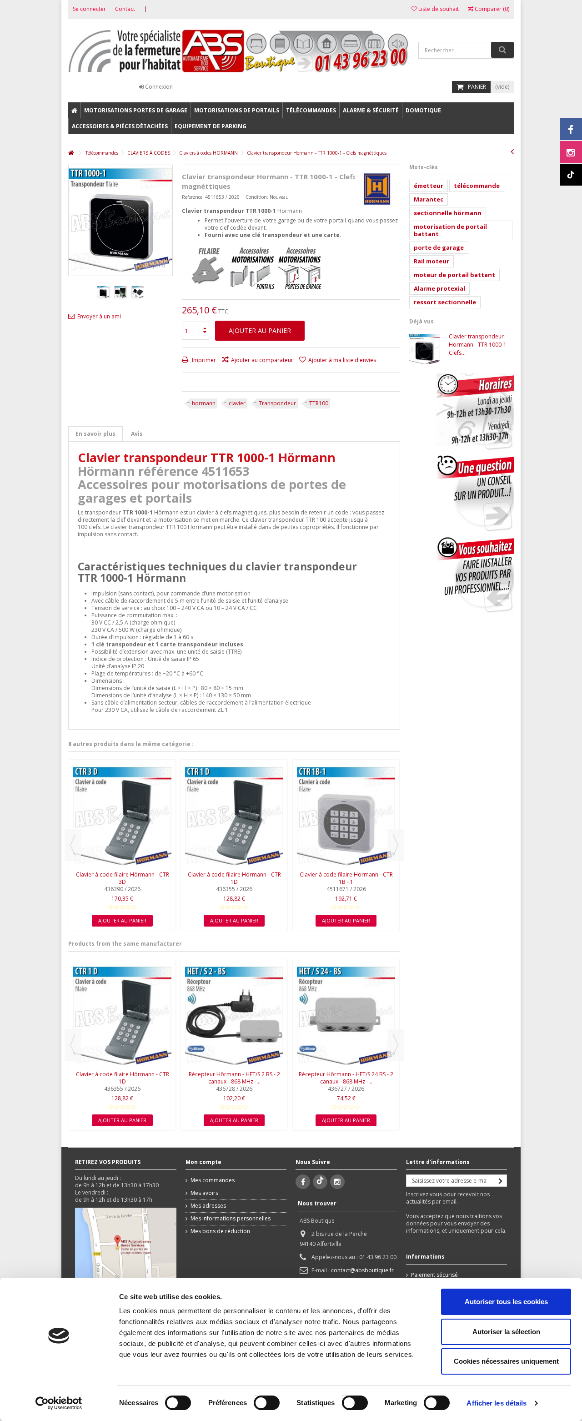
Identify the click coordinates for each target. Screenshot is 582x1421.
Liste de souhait (438, 9)
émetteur (428, 185)
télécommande (477, 185)
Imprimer (203, 360)
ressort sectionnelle (445, 302)
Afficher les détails (497, 1403)
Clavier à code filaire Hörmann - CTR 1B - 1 (346, 878)
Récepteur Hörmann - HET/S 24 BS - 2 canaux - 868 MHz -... (346, 1077)
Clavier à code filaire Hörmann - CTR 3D (122, 878)
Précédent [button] (73, 221)
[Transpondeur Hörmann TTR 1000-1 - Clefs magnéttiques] (103, 292)
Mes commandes (213, 1180)
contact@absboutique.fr (362, 1270)
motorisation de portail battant (450, 230)
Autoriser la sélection (506, 1331)
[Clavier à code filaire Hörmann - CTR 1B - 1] (346, 816)
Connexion (158, 87)
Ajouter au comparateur (262, 360)
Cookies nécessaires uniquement (506, 1361)
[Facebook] (303, 1181)
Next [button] (395, 845)
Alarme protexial (439, 288)
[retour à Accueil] (71, 153)
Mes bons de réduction (220, 1231)
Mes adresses (208, 1205)
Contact (125, 9)
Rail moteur (431, 261)
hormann (204, 403)
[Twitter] (320, 1181)
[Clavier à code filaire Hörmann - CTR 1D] (234, 816)
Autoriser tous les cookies (506, 1301)
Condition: (257, 197)
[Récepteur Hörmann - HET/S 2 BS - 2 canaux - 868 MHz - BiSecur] (234, 1015)
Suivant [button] (168, 221)
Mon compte (203, 1162)
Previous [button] (73, 845)
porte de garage (439, 247)
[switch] (257, 1401)
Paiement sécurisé (434, 1275)
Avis (137, 434)
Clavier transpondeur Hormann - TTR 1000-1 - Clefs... (479, 345)
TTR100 (318, 403)
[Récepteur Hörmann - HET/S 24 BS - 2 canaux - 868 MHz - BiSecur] (346, 1015)
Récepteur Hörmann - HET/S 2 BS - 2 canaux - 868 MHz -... (234, 1077)
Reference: (193, 197)
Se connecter (89, 9)
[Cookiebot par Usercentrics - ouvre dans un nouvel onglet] (59, 1403)
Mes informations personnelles (231, 1218)
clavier (237, 403)
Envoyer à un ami (99, 316)
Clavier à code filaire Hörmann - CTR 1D (234, 878)
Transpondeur (277, 403)
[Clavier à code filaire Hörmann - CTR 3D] (122, 816)
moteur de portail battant (454, 275)
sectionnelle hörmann (448, 213)
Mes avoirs (204, 1193)
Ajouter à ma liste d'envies (342, 360)
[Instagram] (337, 1181)
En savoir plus (95, 434)
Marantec (428, 199)
